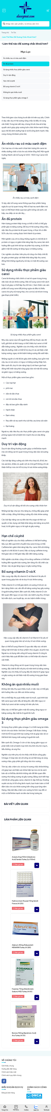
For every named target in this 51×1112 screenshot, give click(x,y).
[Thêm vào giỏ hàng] (36, 865)
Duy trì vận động (9, 75)
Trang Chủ (5, 1110)
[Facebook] (4, 1081)
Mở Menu (16, 1110)
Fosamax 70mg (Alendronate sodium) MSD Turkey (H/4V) (22, 990)
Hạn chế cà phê (9, 81)
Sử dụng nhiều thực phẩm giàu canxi (16, 70)
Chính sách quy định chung (11, 1075)
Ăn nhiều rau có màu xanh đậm (14, 58)
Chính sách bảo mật (9, 1072)
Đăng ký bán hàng (8, 1093)
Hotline (26, 1110)
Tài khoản (46, 1110)
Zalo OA (36, 1110)
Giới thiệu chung (8, 1066)
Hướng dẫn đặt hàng (9, 1069)
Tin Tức (13, 33)
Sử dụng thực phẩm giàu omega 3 (15, 98)
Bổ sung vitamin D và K (11, 87)
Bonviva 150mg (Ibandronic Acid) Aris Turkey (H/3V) (24, 1034)
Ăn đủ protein (8, 64)
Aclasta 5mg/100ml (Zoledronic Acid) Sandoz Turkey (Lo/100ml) (23, 858)
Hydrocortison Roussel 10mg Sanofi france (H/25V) (25, 902)
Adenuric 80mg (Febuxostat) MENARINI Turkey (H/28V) (22, 946)
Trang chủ (5, 33)
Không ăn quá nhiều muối (12, 92)
